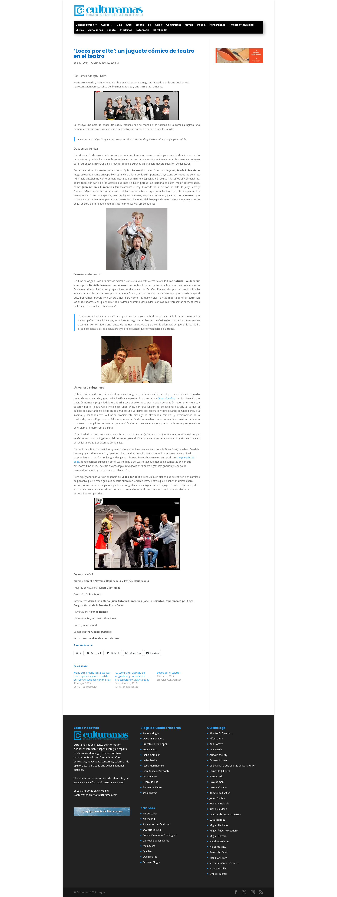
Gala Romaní (217, 782)
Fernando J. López (220, 771)
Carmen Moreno (219, 760)
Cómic (158, 25)
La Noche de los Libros (156, 840)
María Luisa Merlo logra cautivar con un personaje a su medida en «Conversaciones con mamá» (92, 676)
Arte (129, 25)
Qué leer (148, 851)
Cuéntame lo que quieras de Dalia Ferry (232, 765)
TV (149, 25)
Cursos (105, 25)
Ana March (216, 749)
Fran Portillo (216, 776)
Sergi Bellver (150, 792)
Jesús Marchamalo (153, 765)
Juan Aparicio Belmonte (156, 771)
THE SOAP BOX (218, 857)
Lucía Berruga (217, 819)
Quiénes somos (84, 25)
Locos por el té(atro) (168, 672)
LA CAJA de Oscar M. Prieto (225, 814)
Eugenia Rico (150, 749)
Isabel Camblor (151, 754)
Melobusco (149, 845)
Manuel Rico (150, 776)
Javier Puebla (150, 760)
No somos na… (218, 846)
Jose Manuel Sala (219, 803)
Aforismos (126, 30)
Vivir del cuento (218, 873)
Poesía (201, 25)
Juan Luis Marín (218, 809)
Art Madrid (149, 818)
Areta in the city (218, 754)
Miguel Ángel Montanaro (224, 830)
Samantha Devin (152, 787)
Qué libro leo (150, 856)
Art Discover (150, 813)
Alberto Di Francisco (221, 733)
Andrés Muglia (151, 733)
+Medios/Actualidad (241, 25)
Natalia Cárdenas (219, 841)
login (102, 892)
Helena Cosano (218, 787)
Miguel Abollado (219, 825)
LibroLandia (160, 30)
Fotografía (142, 30)
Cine (119, 25)
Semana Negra (151, 862)
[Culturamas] (102, 740)
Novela (189, 25)
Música (79, 30)
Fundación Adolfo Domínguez (160, 835)
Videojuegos (95, 30)
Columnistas (173, 25)
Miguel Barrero (218, 836)
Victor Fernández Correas (224, 863)
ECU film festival (152, 829)
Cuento (111, 30)
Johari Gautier (217, 798)
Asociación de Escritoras (157, 824)
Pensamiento (217, 25)
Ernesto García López (155, 744)
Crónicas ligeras (100, 62)
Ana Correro (216, 744)
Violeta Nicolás (218, 868)
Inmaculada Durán (220, 792)
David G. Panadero (153, 738)
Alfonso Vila (216, 738)
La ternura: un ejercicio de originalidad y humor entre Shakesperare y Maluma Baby (133, 676)
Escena (140, 25)
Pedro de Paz (150, 782)
